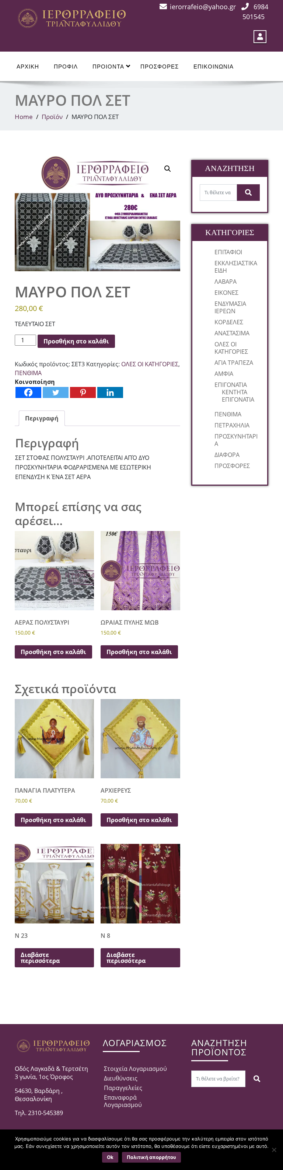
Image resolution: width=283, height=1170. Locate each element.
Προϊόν (52, 116)
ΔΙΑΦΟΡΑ (227, 454)
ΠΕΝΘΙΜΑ (28, 373)
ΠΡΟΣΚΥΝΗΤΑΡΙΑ (236, 440)
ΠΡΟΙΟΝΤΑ (108, 66)
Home (24, 116)
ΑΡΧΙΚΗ (28, 66)
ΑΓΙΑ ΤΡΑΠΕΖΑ (233, 362)
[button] (167, 168)
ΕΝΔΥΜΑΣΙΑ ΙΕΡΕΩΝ (230, 307)
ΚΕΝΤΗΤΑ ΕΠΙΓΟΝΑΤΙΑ (238, 395)
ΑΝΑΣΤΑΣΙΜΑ (231, 333)
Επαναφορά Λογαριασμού (123, 1101)
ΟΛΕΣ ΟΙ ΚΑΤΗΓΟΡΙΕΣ (149, 364)
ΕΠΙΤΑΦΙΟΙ (228, 252)
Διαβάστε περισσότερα (40, 958)
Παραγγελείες (123, 1088)
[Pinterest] (83, 392)
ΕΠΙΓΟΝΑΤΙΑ (230, 384)
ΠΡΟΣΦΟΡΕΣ (159, 66)
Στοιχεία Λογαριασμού (135, 1069)
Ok (110, 1157)
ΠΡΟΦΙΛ (66, 66)
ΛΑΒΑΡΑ (225, 281)
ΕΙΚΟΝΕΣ (226, 292)
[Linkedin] (110, 392)
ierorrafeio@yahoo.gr (203, 6)
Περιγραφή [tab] (42, 418)
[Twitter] (56, 392)
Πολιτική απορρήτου (151, 1157)
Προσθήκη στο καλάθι (76, 341)
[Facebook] (28, 392)
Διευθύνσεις (120, 1078)
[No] (273, 1149)
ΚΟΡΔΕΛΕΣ (228, 322)
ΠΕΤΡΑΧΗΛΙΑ (231, 425)
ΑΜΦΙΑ (223, 373)
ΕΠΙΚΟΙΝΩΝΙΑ (213, 66)
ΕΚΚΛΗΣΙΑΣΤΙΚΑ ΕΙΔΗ (235, 266)
